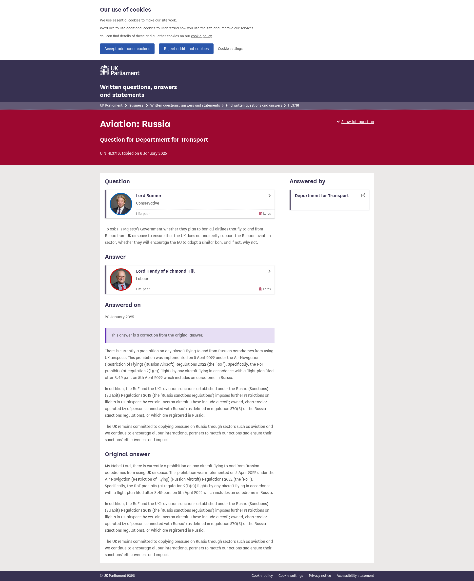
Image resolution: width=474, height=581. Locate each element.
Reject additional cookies (186, 48)
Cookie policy (262, 576)
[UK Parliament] (120, 70)
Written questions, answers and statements (138, 91)
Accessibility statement (355, 576)
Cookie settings (230, 49)
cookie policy (201, 36)
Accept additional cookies (127, 48)
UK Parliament (111, 105)
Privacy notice (320, 576)
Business (136, 105)
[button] (355, 121)
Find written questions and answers (254, 105)
